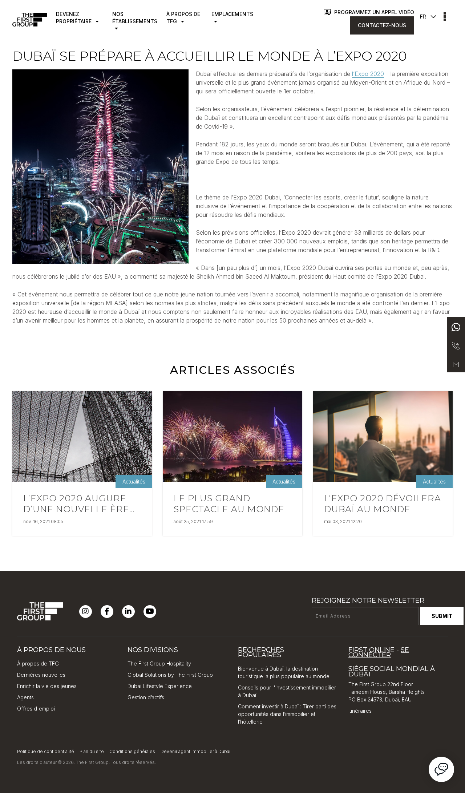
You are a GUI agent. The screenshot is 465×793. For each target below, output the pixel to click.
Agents (25, 697)
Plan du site (92, 751)
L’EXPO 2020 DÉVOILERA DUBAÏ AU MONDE (382, 503)
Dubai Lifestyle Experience (160, 686)
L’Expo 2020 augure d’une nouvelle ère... (79, 503)
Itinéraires (360, 711)
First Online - (378, 652)
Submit (442, 616)
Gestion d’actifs (146, 697)
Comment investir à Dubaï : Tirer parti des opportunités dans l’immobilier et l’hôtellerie (287, 714)
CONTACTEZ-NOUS (382, 25)
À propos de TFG (38, 663)
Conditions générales (132, 751)
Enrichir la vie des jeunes (47, 686)
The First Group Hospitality (159, 663)
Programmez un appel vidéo (373, 12)
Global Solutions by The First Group (170, 675)
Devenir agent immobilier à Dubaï (195, 751)
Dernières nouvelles (41, 675)
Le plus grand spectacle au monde (229, 503)
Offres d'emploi (36, 708)
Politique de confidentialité (45, 751)
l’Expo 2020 (368, 73)
